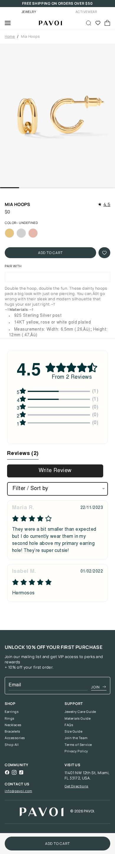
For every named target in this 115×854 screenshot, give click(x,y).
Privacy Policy (76, 751)
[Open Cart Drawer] (107, 23)
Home (10, 36)
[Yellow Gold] (9, 233)
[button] (57, 115)
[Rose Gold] (33, 233)
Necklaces (13, 725)
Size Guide (74, 731)
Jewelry (29, 11)
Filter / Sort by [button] (30, 489)
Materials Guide (78, 718)
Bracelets (12, 731)
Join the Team (76, 738)
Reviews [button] (23, 453)
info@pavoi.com (18, 791)
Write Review (55, 471)
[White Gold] (21, 233)
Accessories (15, 738)
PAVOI (89, 811)
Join (95, 687)
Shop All (12, 745)
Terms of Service (78, 745)
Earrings (12, 712)
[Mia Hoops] (48, 23)
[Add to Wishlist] (104, 252)
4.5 (107, 204)
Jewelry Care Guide (80, 712)
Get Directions (76, 786)
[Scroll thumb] (9, 187)
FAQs (69, 725)
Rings (9, 718)
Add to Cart (50, 252)
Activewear (86, 11)
